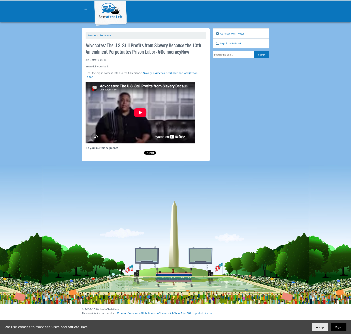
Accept (320, 327)
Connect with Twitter (231, 33)
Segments (106, 35)
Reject (339, 327)
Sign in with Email (230, 43)
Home (92, 35)
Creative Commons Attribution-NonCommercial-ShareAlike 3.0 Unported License (165, 313)
